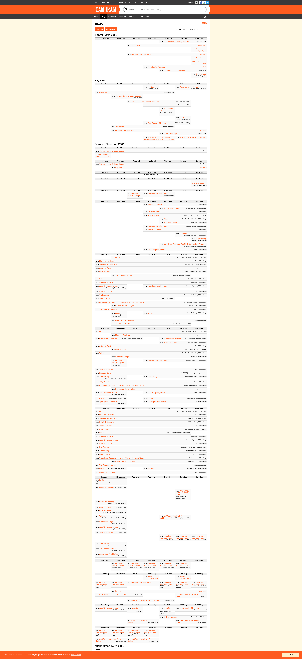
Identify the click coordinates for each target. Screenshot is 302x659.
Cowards (199, 49)
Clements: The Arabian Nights (175, 70)
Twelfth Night (120, 126)
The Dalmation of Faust (124, 275)
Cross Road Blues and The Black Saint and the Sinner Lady (182, 245)
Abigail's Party (201, 238)
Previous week (110, 29)
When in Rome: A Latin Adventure (197, 60)
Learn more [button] (76, 655)
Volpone (167, 219)
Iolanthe (150, 576)
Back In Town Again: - (188, 137)
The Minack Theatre (153, 578)
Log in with (189, 2)
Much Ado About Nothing (189, 87)
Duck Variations (153, 215)
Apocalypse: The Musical (124, 320)
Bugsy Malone (201, 74)
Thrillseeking (184, 233)
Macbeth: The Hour (154, 204)
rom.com (118, 313)
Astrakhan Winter (153, 211)
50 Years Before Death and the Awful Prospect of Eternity (157, 138)
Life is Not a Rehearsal (102, 155)
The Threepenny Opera (156, 249)
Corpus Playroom (202, 51)
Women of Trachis (154, 229)
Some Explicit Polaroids (156, 67)
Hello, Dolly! (135, 45)
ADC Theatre (203, 54)
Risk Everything (105, 373)
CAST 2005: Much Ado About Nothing (182, 493)
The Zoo (150, 87)
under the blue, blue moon (141, 54)
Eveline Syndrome (170, 617)
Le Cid (117, 257)
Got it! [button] (290, 655)
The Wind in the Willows (124, 324)
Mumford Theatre (202, 45)
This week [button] (99, 29)
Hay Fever (119, 167)
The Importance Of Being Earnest (176, 41)
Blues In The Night (170, 133)
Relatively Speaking (171, 342)
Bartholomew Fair (166, 109)
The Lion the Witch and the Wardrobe (145, 101)
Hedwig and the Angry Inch (125, 306)
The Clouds (151, 105)
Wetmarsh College (170, 222)
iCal (205, 23)
